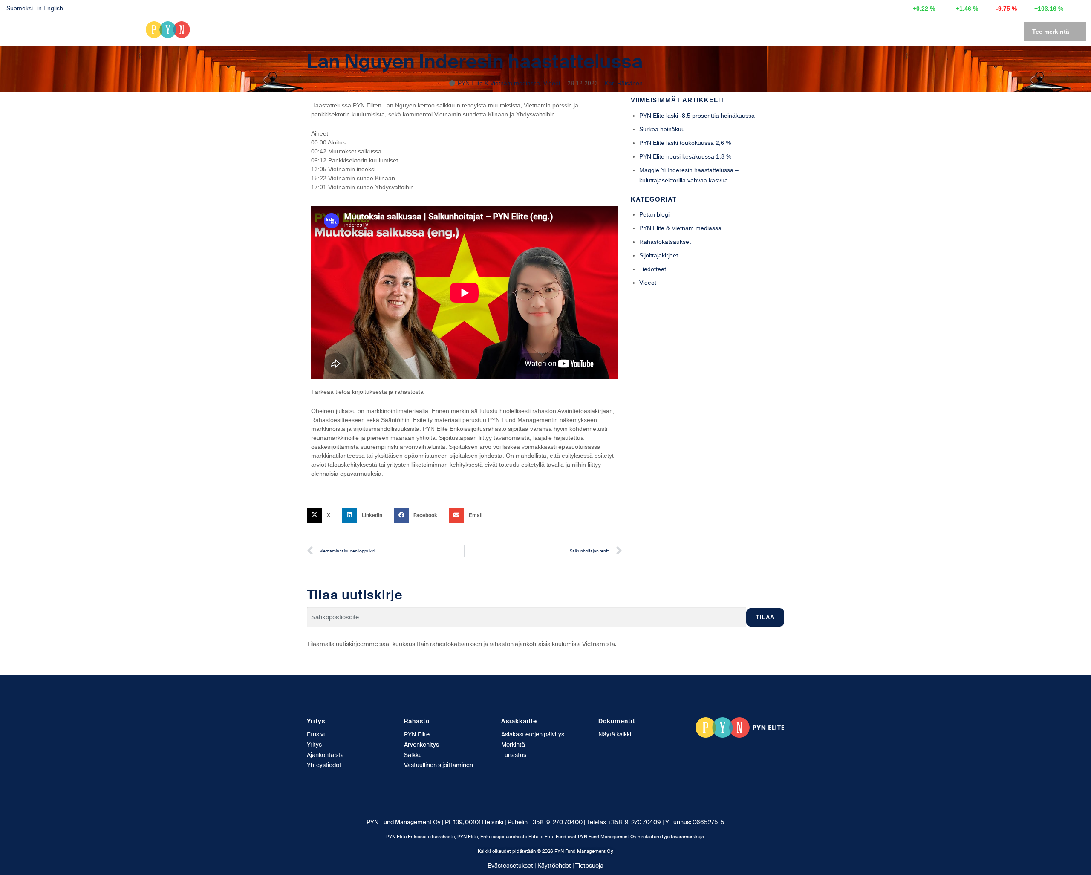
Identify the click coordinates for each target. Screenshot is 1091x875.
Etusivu (807, 31)
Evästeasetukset (510, 865)
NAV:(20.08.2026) (856, 8)
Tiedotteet (652, 269)
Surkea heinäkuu (662, 129)
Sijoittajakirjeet (658, 255)
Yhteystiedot (996, 31)
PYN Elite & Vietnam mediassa (499, 83)
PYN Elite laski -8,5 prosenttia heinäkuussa (697, 115)
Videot (551, 83)
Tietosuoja (589, 865)
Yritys (952, 31)
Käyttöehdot (554, 865)
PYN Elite (848, 31)
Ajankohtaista (906, 31)
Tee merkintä (1050, 31)
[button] (321, 515)
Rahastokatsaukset (665, 241)
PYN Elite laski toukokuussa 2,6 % (685, 142)
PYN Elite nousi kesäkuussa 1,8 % (685, 156)
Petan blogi (654, 214)
